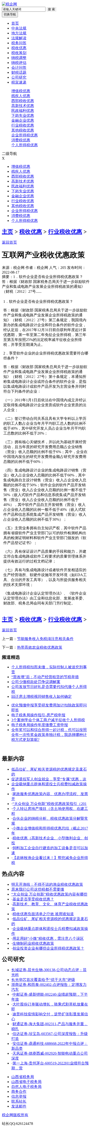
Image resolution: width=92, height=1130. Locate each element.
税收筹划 (18, 53)
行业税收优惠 (22, 125)
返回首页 (9, 242)
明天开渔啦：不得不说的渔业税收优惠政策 (47, 884)
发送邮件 (18, 1106)
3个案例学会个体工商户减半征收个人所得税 (48, 720)
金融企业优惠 (22, 120)
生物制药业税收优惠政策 (33, 943)
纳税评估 (18, 63)
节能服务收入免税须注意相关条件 (45, 639)
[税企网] (9, 4)
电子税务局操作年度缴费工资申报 (39, 725)
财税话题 (18, 72)
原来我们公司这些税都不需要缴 (37, 889)
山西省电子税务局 (26, 1082)
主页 (7, 232)
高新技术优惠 (22, 106)
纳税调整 (18, 58)
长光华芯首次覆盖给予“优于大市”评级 (43, 980)
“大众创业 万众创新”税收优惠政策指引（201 (50, 804)
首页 (15, 23)
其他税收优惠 (22, 130)
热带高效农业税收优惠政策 (39, 647)
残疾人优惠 (20, 96)
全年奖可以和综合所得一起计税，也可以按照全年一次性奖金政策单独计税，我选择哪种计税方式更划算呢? (49, 735)
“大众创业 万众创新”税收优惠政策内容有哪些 (49, 894)
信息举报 (18, 1096)
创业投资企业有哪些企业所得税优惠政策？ (48, 948)
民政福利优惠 (22, 111)
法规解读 (18, 38)
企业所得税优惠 (24, 135)
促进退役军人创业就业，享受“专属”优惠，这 (48, 779)
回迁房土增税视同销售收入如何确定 (41, 696)
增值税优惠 (20, 91)
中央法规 (18, 28)
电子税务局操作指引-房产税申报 (38, 715)
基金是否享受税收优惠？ (33, 899)
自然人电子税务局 (26, 1087)
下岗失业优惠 (22, 115)
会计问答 (18, 67)
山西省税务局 (22, 1077)
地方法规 (18, 33)
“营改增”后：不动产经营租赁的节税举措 (45, 677)
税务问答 (18, 43)
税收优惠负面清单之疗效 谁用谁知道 (43, 914)
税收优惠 (18, 48)
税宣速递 (18, 82)
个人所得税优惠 (24, 145)
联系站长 (18, 1101)
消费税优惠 (20, 140)
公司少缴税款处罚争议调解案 (35, 682)
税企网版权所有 (15, 1115)
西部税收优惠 (22, 101)
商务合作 (18, 1091)
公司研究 (18, 77)
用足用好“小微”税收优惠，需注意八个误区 (48, 938)
